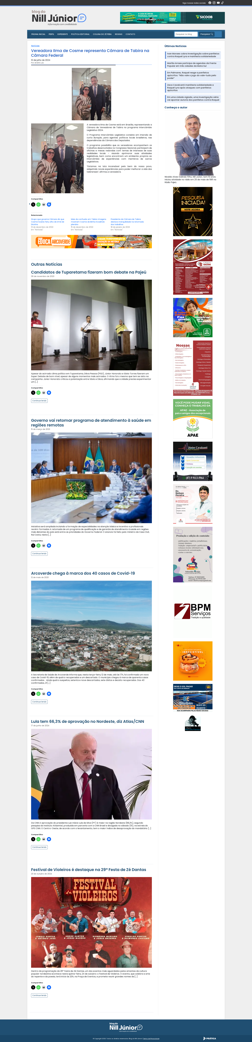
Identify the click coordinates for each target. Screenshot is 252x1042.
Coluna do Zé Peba (102, 34)
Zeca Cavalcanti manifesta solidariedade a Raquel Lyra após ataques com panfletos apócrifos (190, 88)
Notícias (35, 45)
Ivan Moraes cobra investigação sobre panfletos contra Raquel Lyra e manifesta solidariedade (193, 55)
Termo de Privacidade (151, 1039)
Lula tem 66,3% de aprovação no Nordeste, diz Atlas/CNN (87, 721)
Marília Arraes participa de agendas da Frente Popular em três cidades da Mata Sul (191, 64)
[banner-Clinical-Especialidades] (192, 367)
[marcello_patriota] (193, 723)
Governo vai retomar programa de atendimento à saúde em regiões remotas (91, 423)
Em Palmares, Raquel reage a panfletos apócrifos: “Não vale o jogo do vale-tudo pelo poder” (191, 75)
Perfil (51, 34)
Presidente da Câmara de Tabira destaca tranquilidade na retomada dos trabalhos (127, 222)
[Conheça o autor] (193, 143)
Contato (130, 34)
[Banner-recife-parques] (192, 317)
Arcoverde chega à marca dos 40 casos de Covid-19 (83, 573)
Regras (118, 34)
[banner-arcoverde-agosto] (91, 241)
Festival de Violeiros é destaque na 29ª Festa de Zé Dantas (88, 869)
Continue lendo (39, 400)
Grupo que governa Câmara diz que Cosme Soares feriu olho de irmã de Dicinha (47, 222)
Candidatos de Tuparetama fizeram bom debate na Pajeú (88, 272)
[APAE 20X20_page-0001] (192, 418)
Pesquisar (205, 34)
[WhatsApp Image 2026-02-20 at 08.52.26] (192, 211)
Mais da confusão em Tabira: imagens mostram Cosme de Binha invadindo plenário (88, 222)
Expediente (62, 34)
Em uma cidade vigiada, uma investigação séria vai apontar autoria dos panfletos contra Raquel (193, 98)
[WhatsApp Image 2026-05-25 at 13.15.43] (192, 266)
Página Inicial (38, 34)
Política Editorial (80, 34)
